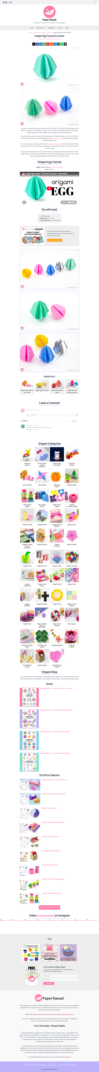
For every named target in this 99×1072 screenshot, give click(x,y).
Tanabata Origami (57, 645)
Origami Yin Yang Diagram (49, 808)
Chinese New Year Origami (57, 464)
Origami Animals (27, 524)
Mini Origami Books (42, 505)
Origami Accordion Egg (55, 144)
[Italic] (30, 415)
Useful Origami (42, 665)
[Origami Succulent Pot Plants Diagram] (30, 884)
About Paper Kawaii (28, 1065)
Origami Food (27, 566)
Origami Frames (42, 566)
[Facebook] (3, 2)
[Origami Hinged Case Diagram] (30, 841)
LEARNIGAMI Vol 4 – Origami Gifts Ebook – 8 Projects (56, 688)
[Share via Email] (44, 44)
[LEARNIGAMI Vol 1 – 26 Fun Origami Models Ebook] (29, 762)
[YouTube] (11, 2)
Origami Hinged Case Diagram (50, 836)
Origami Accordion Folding (71, 505)
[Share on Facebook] (37, 44)
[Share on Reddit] (51, 44)
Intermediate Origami (27, 505)
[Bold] (28, 415)
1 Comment (41, 39)
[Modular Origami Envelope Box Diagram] (30, 827)
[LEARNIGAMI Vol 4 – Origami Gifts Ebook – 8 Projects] (29, 697)
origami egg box (57, 138)
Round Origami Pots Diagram (50, 865)
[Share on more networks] (65, 44)
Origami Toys (27, 624)
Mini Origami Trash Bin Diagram (51, 850)
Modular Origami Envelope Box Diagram (53, 822)
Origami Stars (72, 584)
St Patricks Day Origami (42, 646)
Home (29, 32)
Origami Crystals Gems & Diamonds (27, 546)
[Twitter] (8, 2)
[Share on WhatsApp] (61, 44)
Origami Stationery (27, 604)
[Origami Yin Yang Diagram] (30, 813)
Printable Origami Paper (27, 646)
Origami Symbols (42, 604)
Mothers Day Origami (57, 505)
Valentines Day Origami (56, 666)
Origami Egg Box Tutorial (42, 390)
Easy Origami (42, 485)
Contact (73, 1065)
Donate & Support (41, 1065)
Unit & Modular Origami (27, 666)
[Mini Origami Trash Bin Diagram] (30, 855)
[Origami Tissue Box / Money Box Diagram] (30, 799)
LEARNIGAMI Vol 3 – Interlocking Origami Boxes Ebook (56, 710)
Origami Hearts (57, 566)
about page (68, 1057)
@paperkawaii (45, 915)
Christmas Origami (72, 464)
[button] (95, 2)
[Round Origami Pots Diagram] (30, 870)
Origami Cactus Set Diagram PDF (51, 893)
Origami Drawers (42, 544)
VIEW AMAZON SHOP (55, 240)
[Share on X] (33, 44)
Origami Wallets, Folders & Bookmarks (42, 625)
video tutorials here (51, 1014)
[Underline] (32, 415)
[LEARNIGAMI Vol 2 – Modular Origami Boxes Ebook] (29, 740)
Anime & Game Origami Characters (42, 465)
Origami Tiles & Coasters (71, 604)
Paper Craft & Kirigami (57, 624)
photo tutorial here (40, 1014)
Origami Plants (57, 584)
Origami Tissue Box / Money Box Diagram (54, 794)
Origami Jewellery (71, 566)
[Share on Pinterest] (47, 44)
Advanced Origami (27, 464)
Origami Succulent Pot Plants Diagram (53, 879)
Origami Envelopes (57, 545)
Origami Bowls (42, 524)
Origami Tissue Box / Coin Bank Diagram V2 (54, 779)
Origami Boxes (71, 524)
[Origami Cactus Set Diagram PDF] (30, 898)
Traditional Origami (72, 646)
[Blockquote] (34, 415)
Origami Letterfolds (27, 585)
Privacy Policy (51, 1065)
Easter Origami (47, 32)
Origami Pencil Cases (42, 585)
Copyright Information (56, 167)
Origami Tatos (57, 604)
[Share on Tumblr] (58, 44)
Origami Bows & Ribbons (57, 525)
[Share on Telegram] (54, 44)
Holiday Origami (37, 32)
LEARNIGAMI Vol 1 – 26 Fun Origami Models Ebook (55, 753)
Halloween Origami (57, 485)
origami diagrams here (66, 1014)
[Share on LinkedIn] (40, 44)
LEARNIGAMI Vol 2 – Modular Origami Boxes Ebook (55, 731)
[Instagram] (6, 2)
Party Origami (72, 624)
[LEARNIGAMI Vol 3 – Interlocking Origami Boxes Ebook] (29, 718)
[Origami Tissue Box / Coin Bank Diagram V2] (30, 784)
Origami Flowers (72, 544)
